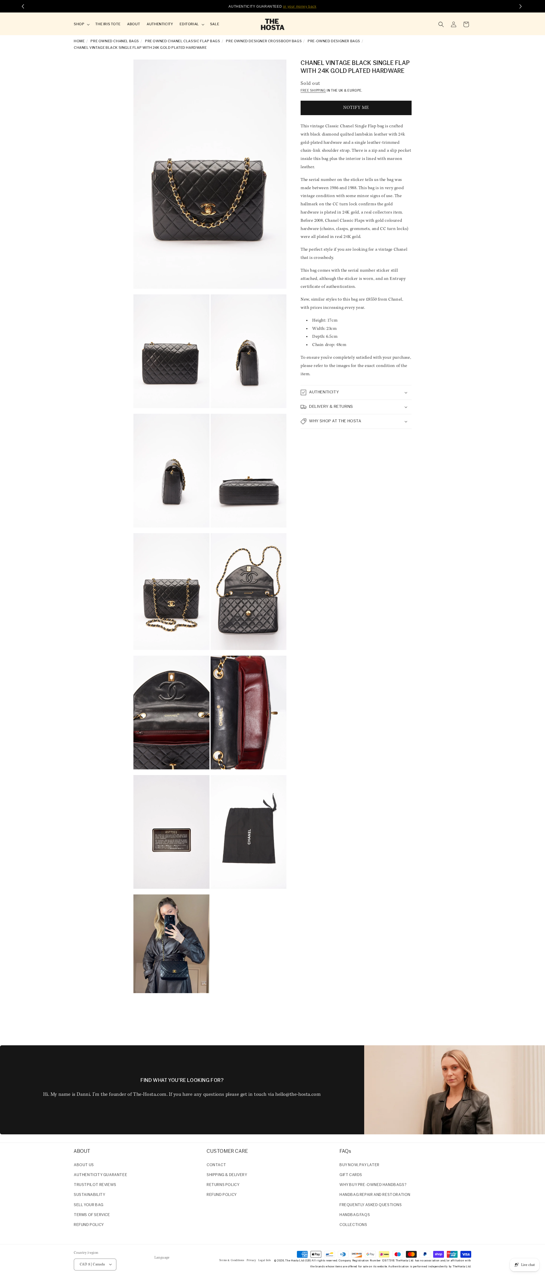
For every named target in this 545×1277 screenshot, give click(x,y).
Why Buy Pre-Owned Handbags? (372, 1185)
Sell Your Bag (89, 1205)
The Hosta (291, 1260)
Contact (216, 1165)
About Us (84, 1165)
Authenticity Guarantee (100, 1175)
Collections (353, 1225)
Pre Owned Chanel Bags (115, 41)
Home (79, 41)
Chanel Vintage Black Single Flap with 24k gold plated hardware (140, 48)
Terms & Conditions (231, 1260)
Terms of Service (92, 1215)
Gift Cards (350, 1175)
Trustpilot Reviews (95, 1185)
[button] (81, 24)
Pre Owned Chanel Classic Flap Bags (182, 41)
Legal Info (264, 1260)
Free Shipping (313, 90)
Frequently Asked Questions (370, 1205)
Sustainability (89, 1195)
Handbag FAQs (354, 1215)
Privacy (251, 1260)
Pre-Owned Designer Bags (334, 41)
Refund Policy (222, 1195)
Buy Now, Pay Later (359, 1165)
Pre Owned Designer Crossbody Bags (264, 41)
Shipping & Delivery (227, 1175)
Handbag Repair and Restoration (374, 1195)
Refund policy (89, 1225)
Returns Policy (223, 1185)
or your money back (299, 7)
